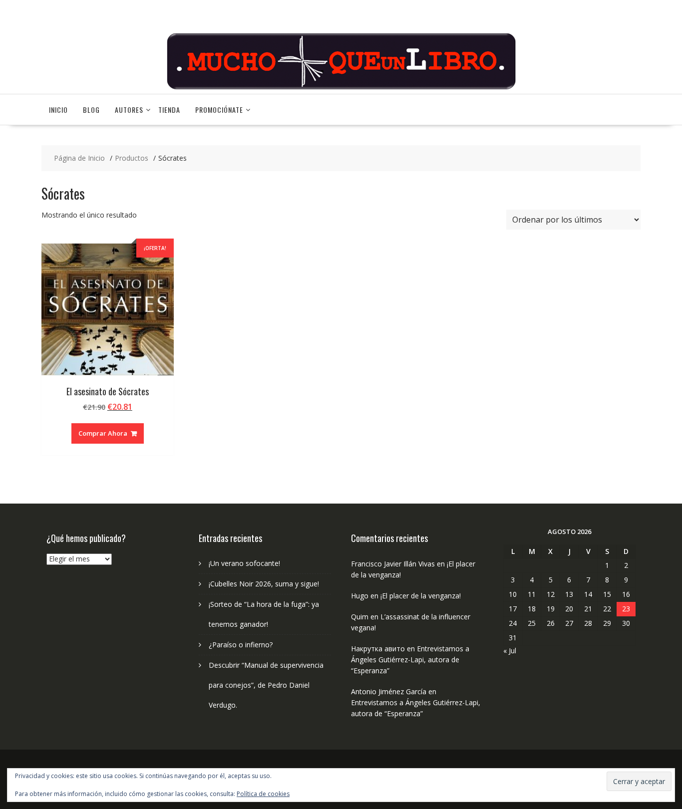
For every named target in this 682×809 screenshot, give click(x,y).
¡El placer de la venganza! (420, 595)
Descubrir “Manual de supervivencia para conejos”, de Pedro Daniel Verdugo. (266, 685)
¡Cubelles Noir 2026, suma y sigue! (264, 583)
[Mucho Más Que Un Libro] (341, 88)
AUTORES (129, 109)
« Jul (509, 650)
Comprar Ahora (102, 433)
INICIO (58, 109)
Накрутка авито (378, 648)
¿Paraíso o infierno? (241, 644)
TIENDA (169, 109)
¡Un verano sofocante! (244, 563)
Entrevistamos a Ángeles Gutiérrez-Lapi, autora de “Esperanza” (410, 659)
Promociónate (219, 109)
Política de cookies (263, 794)
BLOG (91, 109)
